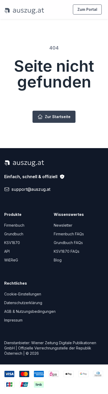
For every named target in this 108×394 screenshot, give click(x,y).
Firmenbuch (14, 225)
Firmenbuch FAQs (69, 234)
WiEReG (11, 260)
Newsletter (63, 225)
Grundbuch (13, 234)
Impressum (13, 320)
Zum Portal (87, 9)
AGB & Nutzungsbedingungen (30, 311)
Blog (58, 260)
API (7, 251)
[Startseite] (24, 9)
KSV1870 (12, 242)
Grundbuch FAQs (68, 242)
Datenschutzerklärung (23, 302)
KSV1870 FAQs (66, 251)
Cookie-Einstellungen (22, 294)
